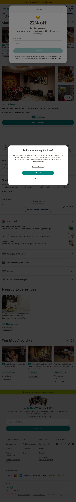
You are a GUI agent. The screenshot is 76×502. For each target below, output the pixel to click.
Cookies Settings (38, 167)
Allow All (38, 173)
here (42, 161)
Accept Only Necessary (38, 179)
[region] (38, 165)
